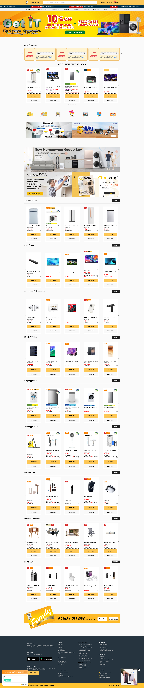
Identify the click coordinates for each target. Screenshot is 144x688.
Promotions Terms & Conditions (66, 676)
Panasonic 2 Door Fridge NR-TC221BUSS (112, 407)
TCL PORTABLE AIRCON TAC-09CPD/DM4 (112, 225)
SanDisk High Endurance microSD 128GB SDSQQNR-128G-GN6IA (59, 317)
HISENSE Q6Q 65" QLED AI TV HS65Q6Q (92, 269)
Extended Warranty (83, 653)
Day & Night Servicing (83, 669)
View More (115, 200)
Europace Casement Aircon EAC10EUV (73, 225)
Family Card (61, 647)
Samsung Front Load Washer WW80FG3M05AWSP (95, 407)
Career (60, 646)
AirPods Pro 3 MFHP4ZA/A (32, 317)
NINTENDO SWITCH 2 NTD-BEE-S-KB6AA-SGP (74, 318)
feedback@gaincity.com (105, 677)
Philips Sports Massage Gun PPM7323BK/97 (113, 317)
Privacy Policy (62, 649)
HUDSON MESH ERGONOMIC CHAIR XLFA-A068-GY (94, 542)
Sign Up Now (33, 672)
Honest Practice (82, 667)
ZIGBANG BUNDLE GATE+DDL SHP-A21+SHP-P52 (114, 585)
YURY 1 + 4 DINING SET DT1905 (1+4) (53, 542)
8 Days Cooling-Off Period (84, 646)
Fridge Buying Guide (104, 649)
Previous (1, 24)
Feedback (61, 666)
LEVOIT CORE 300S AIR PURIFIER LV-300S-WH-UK (114, 450)
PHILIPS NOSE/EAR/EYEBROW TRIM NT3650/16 (75, 499)
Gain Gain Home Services (84, 660)
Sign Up (110, 2)
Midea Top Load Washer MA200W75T (54, 407)
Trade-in (81, 652)
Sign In (103, 2)
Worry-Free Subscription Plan (85, 658)
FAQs (60, 659)
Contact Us (61, 664)
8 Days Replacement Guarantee (85, 647)
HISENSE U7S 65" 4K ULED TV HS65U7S (110, 87)
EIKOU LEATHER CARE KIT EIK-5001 (34, 585)
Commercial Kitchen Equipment (106, 659)
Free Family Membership (84, 657)
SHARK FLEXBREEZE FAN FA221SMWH (73, 450)
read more (37, 648)
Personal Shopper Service (84, 655)
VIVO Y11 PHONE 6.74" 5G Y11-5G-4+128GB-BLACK (56, 361)
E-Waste (61, 675)
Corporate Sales (103, 666)
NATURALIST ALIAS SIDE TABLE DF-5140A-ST (36, 542)
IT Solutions (102, 658)
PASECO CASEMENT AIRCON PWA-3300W (93, 225)
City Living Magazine (104, 647)
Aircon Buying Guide (104, 644)
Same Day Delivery (83, 649)
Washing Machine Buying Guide (106, 650)
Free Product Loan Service (84, 650)
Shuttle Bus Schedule (63, 663)
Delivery (60, 673)
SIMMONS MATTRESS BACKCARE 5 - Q (73, 542)
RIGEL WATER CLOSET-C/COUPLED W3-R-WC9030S (75, 585)
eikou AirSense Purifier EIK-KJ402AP (33, 87)
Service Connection (82, 642)
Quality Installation (83, 664)
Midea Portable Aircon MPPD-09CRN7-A (35, 225)
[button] (40, 92)
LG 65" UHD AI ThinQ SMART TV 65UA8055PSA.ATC (76, 272)
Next (143, 24)
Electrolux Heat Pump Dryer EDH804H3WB (35, 407)
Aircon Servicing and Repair (64, 672)
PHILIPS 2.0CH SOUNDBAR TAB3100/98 (35, 271)
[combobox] (70, 2)
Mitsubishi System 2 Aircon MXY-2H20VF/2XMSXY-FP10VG (58, 225)
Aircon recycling (103, 664)
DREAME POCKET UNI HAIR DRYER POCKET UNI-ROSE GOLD (39, 499)
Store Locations (62, 661)
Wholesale (102, 656)
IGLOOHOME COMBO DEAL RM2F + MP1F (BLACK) (56, 585)
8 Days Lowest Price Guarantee (85, 644)
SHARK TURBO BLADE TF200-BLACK (53, 450)
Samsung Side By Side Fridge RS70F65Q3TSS (72, 86)
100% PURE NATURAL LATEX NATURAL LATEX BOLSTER (115, 542)
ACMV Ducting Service (104, 661)
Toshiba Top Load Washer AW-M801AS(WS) (74, 407)
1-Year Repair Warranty (84, 665)
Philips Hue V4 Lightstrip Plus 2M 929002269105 (94, 586)
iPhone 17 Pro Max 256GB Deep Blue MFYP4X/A (37, 361)
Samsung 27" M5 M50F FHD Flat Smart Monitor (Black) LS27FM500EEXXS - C (53, 86)
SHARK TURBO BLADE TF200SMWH (91, 450)
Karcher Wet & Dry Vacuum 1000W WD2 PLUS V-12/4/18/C (39, 453)
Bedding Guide (103, 646)
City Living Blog (62, 653)
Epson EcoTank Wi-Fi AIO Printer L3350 (91, 87)
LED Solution (102, 663)
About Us (61, 644)
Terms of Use (62, 650)
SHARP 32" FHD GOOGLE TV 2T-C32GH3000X (113, 271)
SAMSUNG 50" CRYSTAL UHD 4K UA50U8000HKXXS (57, 272)
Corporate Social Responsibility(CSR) (67, 652)
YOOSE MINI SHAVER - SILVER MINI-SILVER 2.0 (113, 499)
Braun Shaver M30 (88, 496)
